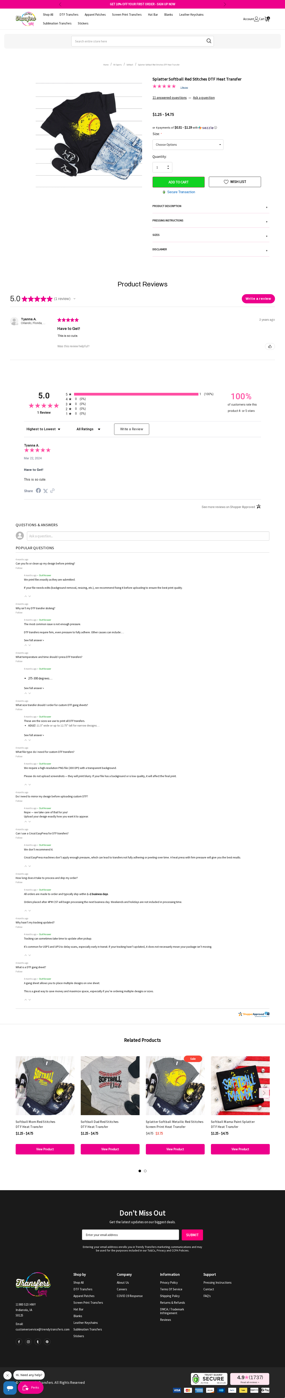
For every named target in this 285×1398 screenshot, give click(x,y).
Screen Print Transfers (88, 1303)
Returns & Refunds (172, 1303)
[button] (211, 127)
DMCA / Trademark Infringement (172, 1311)
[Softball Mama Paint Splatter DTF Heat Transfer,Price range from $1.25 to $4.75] (240, 1085)
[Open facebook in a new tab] (19, 1341)
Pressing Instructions (217, 1282)
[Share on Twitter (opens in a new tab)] (45, 491)
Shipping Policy (170, 1296)
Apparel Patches (84, 1296)
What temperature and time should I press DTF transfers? (49, 657)
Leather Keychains (85, 1323)
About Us (123, 1282)
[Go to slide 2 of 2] (145, 1171)
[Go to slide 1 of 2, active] (140, 1171)
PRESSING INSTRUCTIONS (210, 220)
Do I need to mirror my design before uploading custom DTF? (52, 796)
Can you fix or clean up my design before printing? (45, 563)
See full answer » (34, 640)
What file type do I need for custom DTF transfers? (45, 752)
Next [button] (225, 4)
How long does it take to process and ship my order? (47, 878)
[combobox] (142, 41)
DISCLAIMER (210, 249)
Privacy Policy (169, 1282)
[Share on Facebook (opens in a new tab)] (38, 491)
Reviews (165, 1320)
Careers (122, 1289)
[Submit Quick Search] (209, 41)
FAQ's (207, 1296)
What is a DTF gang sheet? (31, 967)
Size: (157, 134)
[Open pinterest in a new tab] (47, 1341)
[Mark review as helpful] (270, 346)
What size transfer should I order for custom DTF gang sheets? (52, 705)
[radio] (142, 394)
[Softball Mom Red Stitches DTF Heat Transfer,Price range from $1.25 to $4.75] (45, 1085)
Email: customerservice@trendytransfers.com (43, 1326)
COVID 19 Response (130, 1296)
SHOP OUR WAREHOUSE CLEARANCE (142, 4)
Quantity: (159, 156)
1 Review (184, 87)
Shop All (78, 1282)
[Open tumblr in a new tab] (37, 1341)
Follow (19, 567)
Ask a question (204, 97)
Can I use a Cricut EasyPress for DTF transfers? (42, 833)
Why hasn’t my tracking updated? (35, 922)
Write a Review (131, 429)
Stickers (78, 1336)
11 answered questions (170, 97)
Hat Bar (78, 1309)
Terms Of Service (171, 1289)
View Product (45, 1149)
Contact (208, 1289)
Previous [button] (60, 4)
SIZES (210, 235)
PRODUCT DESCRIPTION (210, 206)
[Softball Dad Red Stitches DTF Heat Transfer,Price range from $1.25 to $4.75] (110, 1085)
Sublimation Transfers (87, 1329)
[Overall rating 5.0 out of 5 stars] (164, 87)
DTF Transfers (82, 1289)
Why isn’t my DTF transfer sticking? (35, 608)
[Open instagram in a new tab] (28, 1341)
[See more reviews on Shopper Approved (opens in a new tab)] (52, 491)
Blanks (77, 1316)
